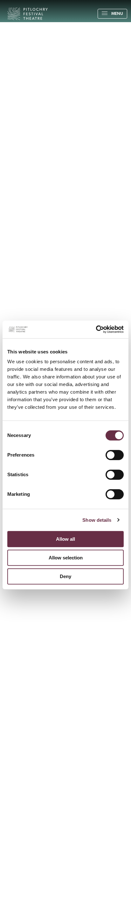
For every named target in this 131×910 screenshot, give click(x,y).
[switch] (115, 455)
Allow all (65, 539)
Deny (65, 576)
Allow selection (66, 557)
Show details (96, 520)
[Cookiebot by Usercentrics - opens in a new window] (96, 329)
